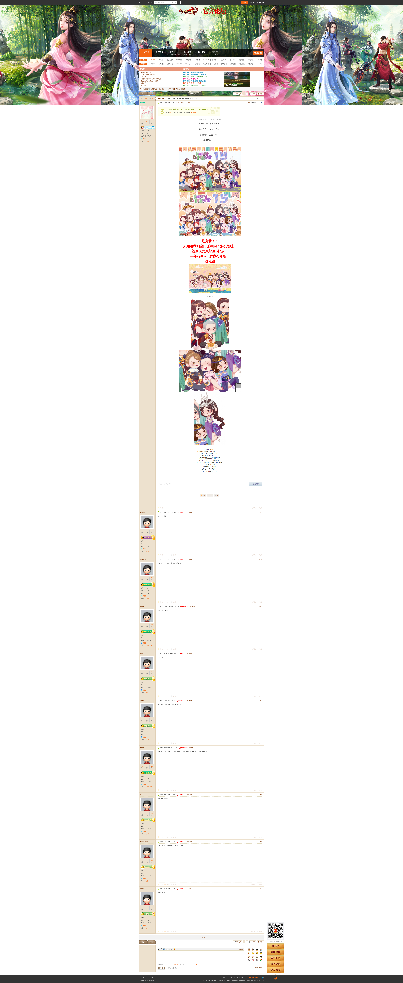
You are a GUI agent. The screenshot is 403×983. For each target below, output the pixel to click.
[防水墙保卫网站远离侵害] (263, 978)
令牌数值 (233, 64)
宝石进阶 (188, 64)
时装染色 (251, 60)
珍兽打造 (197, 60)
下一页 (260, 94)
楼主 (249, 102)
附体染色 (259, 60)
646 (152, 531)
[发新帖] (143, 93)
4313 (152, 121)
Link (167, 949)
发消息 (144, 139)
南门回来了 (143, 512)
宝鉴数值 (242, 64)
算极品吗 (143, 85)
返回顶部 (275, 977)
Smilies (174, 949)
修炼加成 (179, 64)
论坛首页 (145, 52)
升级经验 (206, 60)
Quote (169, 949)
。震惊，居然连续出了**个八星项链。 (151, 79)
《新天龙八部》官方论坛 (253, 978)
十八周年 (152, 60)
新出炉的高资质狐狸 (146, 72)
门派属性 (170, 60)
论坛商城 (187, 53)
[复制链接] (195, 98)
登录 (244, 2)
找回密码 (252, 2)
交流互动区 (154, 89)
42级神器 (188, 60)
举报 (260, 508)
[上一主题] (259, 98)
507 (142, 121)
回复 (161, 508)
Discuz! (148, 978)
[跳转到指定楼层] (261, 102)
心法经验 (224, 60)
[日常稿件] (161, 98)
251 (152, 625)
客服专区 (240, 978)
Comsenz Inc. (150, 980)
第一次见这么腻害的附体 (148, 74)
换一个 (176, 964)
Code (172, 949)
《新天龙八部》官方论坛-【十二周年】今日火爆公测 (140, 89)
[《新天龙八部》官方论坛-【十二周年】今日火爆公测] (201, 14)
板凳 (260, 559)
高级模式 (240, 949)
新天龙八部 (231, 978)
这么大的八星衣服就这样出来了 (149, 81)
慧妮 (141, 653)
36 (152, 813)
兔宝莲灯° (143, 102)
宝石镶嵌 (179, 60)
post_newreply (255, 484)
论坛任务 (201, 52)
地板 (260, 606)
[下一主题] (261, 98)
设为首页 (141, 2)
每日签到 (258, 53)
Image (164, 949)
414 (152, 578)
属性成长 (215, 60)
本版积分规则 (258, 967)
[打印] (257, 98)
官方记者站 (162, 89)
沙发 (260, 512)
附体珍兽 (242, 60)
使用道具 (253, 508)
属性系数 (170, 64)
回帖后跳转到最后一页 (173, 968)
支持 (168, 555)
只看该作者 (180, 102)
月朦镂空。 (143, 559)
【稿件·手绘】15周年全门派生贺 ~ (176, 89)
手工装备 (233, 60)
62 (152, 672)
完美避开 (143, 83)
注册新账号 (260, 2)
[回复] (151, 93)
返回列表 (238, 94)
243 (152, 766)
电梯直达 (253, 102)
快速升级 (161, 60)
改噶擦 (142, 700)
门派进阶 (161, 64)
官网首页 (159, 52)
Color (161, 949)
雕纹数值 (224, 64)
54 (152, 719)
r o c (141, 794)
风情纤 (142, 747)
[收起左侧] (155, 99)
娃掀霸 (142, 606)
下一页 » (201, 937)
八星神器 (197, 64)
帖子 (173, 2)
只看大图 (187, 102)
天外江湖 (152, 64)
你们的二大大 (144, 841)
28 (152, 860)
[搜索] (178, 2)
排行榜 (215, 53)
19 (142, 766)
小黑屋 (223, 978)
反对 (174, 555)
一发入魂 (143, 77)
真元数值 (215, 64)
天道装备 (259, 64)
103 (147, 121)
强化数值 (206, 64)
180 (152, 907)
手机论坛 (173, 53)
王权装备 (251, 64)
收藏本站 (149, 2)
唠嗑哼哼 (142, 888)
